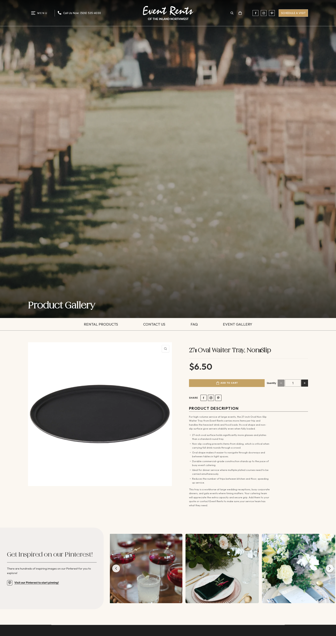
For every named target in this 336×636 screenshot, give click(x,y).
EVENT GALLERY (237, 324)
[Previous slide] (116, 568)
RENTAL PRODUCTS (101, 324)
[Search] (232, 13)
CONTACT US (154, 324)
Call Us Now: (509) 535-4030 (82, 13)
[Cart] (240, 13)
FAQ (194, 324)
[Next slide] (330, 568)
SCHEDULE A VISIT (293, 13)
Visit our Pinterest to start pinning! (36, 582)
